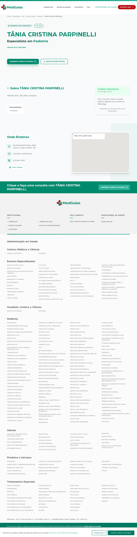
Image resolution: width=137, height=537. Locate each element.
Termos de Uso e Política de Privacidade (63, 533)
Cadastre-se (106, 221)
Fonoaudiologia (45, 485)
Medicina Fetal (75, 335)
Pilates (41, 510)
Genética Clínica (45, 391)
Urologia (105, 421)
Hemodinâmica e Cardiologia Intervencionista (50, 415)
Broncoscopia (13, 288)
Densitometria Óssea (47, 271)
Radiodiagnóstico (109, 376)
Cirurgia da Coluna (14, 408)
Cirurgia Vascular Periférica (18, 402)
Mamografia (75, 277)
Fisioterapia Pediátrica (16, 501)
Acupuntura (11, 322)
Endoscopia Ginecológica (49, 372)
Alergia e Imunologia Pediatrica (19, 332)
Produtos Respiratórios (80, 473)
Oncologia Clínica (109, 329)
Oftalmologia (107, 322)
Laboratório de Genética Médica (83, 271)
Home (9, 16)
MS (23, 16)
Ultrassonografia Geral (111, 410)
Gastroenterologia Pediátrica (51, 387)
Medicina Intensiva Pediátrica (81, 347)
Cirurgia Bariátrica (14, 368)
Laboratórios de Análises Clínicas (84, 274)
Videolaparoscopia (109, 295)
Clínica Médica (44, 335)
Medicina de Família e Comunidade (83, 372)
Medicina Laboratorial (79, 350)
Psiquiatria (106, 364)
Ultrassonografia (109, 279)
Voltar (39, 25)
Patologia (105, 346)
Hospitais (42, 253)
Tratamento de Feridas (111, 498)
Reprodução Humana (110, 392)
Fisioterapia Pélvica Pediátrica (19, 507)
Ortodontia (75, 440)
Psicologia (74, 494)
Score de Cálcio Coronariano (82, 296)
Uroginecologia (108, 418)
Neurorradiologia (77, 412)
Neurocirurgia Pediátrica (80, 400)
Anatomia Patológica (15, 265)
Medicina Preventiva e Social (81, 363)
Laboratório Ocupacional (80, 268)
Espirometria (44, 296)
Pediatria (40, 16)
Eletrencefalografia (47, 286)
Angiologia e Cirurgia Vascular (19, 341)
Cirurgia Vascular (14, 399)
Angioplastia (12, 344)
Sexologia (74, 510)
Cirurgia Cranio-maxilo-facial (18, 374)
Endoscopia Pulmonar (47, 375)
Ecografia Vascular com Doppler (52, 353)
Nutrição (42, 504)
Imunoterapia (75, 265)
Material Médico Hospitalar (81, 461)
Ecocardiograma (45, 283)
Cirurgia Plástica (14, 392)
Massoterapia (44, 494)
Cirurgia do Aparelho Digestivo (19, 417)
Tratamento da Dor (109, 407)
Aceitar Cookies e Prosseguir (121, 533)
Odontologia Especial (47, 446)
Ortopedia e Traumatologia (113, 335)
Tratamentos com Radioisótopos (115, 276)
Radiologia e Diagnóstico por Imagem (113, 384)
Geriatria (42, 397)
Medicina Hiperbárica (78, 341)
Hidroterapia (44, 488)
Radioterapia (107, 388)
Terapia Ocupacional (110, 488)
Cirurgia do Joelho (14, 420)
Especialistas (17, 16)
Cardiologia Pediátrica (16, 364)
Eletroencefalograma (48, 290)
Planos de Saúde (76, 464)
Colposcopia (44, 268)
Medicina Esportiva (77, 332)
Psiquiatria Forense (110, 368)
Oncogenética (107, 326)
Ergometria (43, 381)
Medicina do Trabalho (78, 381)
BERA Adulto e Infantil (16, 279)
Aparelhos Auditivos (15, 467)
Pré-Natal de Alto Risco (79, 488)
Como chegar (17, 167)
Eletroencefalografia (48, 356)
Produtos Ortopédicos (79, 470)
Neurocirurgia (76, 397)
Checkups (11, 294)
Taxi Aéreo (106, 461)
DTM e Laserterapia (14, 442)
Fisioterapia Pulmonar (16, 504)
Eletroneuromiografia (48, 293)
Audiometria (12, 276)
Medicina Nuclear (77, 356)
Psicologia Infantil (77, 498)
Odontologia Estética (47, 449)
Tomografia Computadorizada (114, 273)
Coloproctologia (46, 341)
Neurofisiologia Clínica (79, 403)
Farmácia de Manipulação (48, 467)
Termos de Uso (45, 221)
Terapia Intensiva (108, 401)
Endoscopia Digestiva (47, 369)
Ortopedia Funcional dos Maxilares (80, 444)
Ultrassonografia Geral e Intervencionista (112, 283)
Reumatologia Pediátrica (111, 398)
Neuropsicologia (45, 498)
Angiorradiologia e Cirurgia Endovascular (18, 348)
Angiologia (11, 338)
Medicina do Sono (77, 378)
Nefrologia (74, 387)
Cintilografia (12, 298)
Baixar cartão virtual (55, 61)
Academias (11, 461)
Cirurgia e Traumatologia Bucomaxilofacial (17, 435)
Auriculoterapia (13, 485)
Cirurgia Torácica (14, 395)
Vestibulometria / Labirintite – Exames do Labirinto (114, 288)
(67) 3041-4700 (19, 160)
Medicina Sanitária (77, 366)
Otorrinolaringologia (111, 343)
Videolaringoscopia (110, 298)
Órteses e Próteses (110, 467)
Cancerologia (12, 352)
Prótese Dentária (109, 439)
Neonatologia (75, 394)
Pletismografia (76, 283)
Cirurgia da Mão (13, 411)
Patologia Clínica (108, 349)
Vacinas (105, 501)
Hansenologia (44, 403)
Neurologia (74, 406)
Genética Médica (45, 394)
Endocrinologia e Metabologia (51, 366)
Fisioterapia (12, 494)
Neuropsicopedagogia (47, 501)
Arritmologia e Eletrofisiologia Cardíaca (20, 272)
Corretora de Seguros (16, 473)
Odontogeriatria (45, 443)
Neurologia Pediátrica (79, 409)
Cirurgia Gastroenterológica (19, 380)
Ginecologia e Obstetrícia (49, 400)
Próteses (105, 442)
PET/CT (72, 280)
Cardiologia (12, 361)
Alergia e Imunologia (15, 329)
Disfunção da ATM (14, 448)
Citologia (42, 265)
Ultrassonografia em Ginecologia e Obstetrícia (116, 414)
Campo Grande (30, 16)
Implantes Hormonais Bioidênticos (52, 491)
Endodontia (43, 434)
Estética (10, 491)
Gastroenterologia (46, 384)
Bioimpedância (12, 282)
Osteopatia (43, 507)
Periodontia (107, 436)
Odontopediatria (77, 437)
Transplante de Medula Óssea (114, 404)
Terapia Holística (108, 485)
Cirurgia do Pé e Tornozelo (50, 326)
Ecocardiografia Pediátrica (50, 280)
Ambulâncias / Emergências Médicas (21, 464)
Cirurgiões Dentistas (15, 439)
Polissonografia (77, 286)
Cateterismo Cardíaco (16, 291)
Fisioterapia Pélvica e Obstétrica (20, 510)
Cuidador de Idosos (46, 464)
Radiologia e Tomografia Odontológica (111, 446)
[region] (68, 532)
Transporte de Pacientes (112, 464)
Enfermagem (12, 488)
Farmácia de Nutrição (47, 470)
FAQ (88, 7)
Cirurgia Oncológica (15, 386)
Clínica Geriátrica (14, 470)
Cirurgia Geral (13, 383)
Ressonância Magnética (79, 293)
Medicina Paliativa (77, 360)
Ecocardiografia (45, 350)
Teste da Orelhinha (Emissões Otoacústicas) (113, 266)
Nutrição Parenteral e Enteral (82, 415)
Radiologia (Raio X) (77, 290)
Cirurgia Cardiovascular (17, 371)
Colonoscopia (44, 338)
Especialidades (64, 7)
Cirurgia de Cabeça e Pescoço (19, 414)
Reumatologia (107, 395)
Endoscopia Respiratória (49, 378)
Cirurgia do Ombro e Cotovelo (51, 322)
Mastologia (74, 329)
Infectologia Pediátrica (79, 326)
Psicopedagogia (76, 501)
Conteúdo (78, 7)
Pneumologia (107, 355)
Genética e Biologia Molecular (51, 299)
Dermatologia (44, 344)
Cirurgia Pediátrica (14, 389)
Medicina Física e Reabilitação (81, 338)
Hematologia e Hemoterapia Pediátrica (49, 410)
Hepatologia (43, 419)
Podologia (74, 485)
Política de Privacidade (49, 225)
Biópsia (10, 285)
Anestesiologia (13, 335)
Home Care (43, 473)
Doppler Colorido (46, 277)
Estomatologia (45, 437)
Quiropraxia (75, 507)
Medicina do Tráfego (78, 384)
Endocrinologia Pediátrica (49, 363)
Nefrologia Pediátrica (79, 391)
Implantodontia (45, 440)
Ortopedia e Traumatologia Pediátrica (113, 339)
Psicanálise (74, 491)
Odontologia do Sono (79, 434)
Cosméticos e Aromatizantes (50, 461)
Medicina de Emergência (79, 369)
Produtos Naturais (77, 467)
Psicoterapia (75, 504)
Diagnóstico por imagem (48, 274)
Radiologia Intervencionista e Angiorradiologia (113, 379)
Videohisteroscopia (110, 292)
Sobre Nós (48, 7)
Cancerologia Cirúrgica (16, 355)
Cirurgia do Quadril (46, 329)
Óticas (104, 470)
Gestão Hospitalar (14, 253)
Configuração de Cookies (92, 526)
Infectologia (75, 322)
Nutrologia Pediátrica (79, 421)
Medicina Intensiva (77, 344)
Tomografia (106, 270)
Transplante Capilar (110, 494)
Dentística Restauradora (17, 445)
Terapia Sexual (107, 491)
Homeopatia (43, 422)
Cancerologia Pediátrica (17, 358)
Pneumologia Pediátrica (111, 358)
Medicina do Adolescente (80, 375)
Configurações (99, 533)
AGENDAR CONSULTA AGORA (21, 61)
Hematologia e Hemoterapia (49, 406)
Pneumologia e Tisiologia (111, 361)
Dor (40, 347)
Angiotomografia (14, 268)
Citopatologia (44, 332)
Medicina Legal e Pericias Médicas (83, 353)
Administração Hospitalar (17, 326)
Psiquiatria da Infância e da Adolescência (112, 371)
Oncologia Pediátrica (110, 332)
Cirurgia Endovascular (16, 377)
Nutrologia (74, 418)
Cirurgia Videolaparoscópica (18, 405)
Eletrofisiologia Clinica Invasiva (51, 360)
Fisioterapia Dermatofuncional (19, 498)
